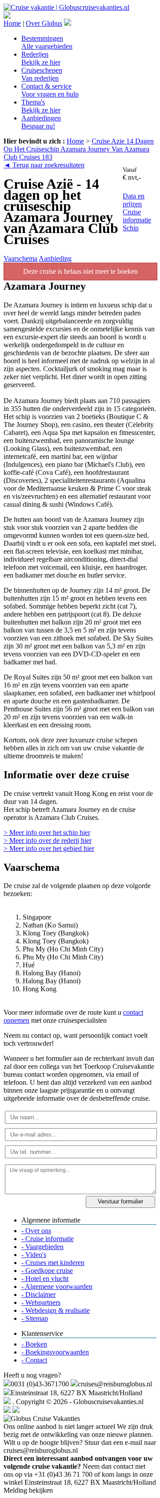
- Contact (34, 1360)
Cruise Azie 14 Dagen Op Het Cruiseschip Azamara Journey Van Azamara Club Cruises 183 (79, 149)
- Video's (33, 1254)
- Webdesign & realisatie (55, 1310)
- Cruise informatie (47, 1238)
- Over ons (36, 1230)
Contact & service (50, 90)
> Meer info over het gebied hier (49, 848)
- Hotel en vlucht (44, 1278)
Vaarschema (20, 258)
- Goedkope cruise (47, 1270)
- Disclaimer (38, 1294)
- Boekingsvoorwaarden (55, 1352)
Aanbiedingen (41, 122)
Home (12, 23)
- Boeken (34, 1344)
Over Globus (44, 23)
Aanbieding (55, 258)
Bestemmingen (46, 42)
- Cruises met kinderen (52, 1262)
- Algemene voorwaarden (56, 1286)
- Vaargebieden (42, 1246)
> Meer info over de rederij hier (48, 840)
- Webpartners (40, 1302)
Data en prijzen (133, 200)
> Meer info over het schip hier (47, 832)
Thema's (40, 106)
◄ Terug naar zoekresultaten (44, 165)
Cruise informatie (137, 216)
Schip (131, 228)
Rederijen (40, 58)
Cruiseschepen (41, 74)
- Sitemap (34, 1318)
